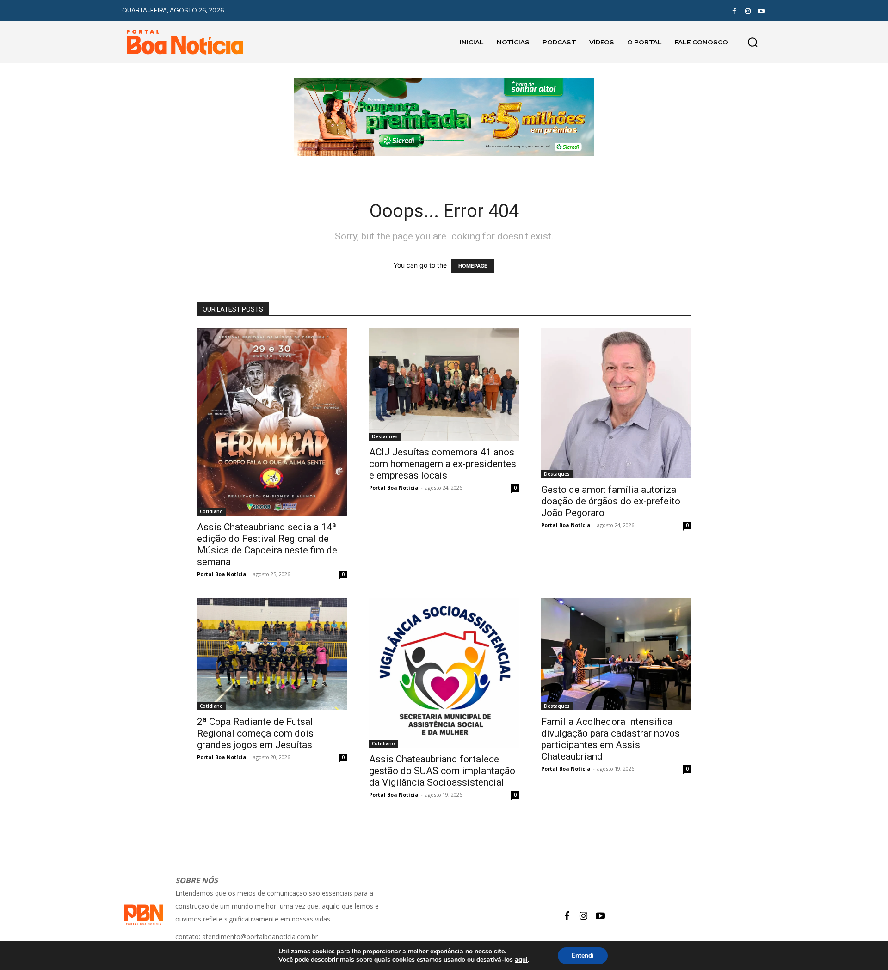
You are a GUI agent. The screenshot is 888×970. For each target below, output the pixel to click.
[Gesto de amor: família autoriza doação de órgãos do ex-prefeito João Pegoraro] (616, 403)
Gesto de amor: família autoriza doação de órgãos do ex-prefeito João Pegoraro (610, 501)
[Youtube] (761, 10)
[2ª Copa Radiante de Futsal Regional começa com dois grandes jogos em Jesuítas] (272, 654)
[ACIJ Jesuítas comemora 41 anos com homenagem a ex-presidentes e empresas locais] (444, 384)
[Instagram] (747, 10)
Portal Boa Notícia (222, 574)
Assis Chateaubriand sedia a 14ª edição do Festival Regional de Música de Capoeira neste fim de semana (267, 544)
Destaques (385, 436)
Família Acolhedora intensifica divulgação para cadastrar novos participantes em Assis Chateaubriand (610, 739)
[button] (752, 42)
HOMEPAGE (472, 266)
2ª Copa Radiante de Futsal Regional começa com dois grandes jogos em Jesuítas (255, 733)
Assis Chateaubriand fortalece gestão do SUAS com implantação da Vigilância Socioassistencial (442, 771)
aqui (521, 960)
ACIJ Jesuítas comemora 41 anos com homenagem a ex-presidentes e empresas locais (442, 464)
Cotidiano (211, 511)
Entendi (583, 955)
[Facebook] (734, 10)
